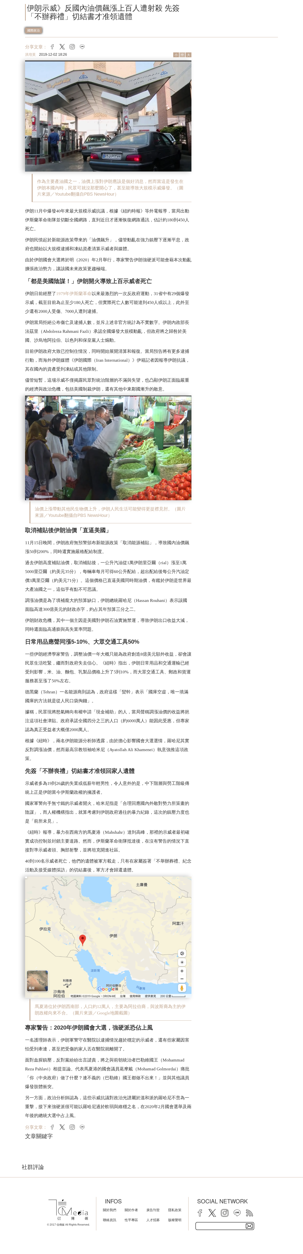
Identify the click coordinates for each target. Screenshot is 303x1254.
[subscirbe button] (249, 1226)
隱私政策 (174, 1210)
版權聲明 (174, 1220)
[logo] (68, 1210)
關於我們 (109, 1210)
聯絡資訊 (109, 1220)
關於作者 (131, 1210)
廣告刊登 (153, 1210)
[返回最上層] (288, 1239)
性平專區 (131, 1220)
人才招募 (153, 1220)
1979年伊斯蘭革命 (74, 293)
